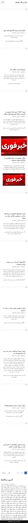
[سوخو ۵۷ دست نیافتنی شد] (14, 57)
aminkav (22, 32)
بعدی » (3, 472)
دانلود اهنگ (7, 487)
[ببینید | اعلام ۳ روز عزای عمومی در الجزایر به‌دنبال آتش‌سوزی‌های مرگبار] (14, 100)
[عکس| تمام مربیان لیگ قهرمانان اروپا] (14, 18)
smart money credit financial (13, 499)
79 (9, 472)
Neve (19, 521)
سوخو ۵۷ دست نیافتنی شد (17, 69)
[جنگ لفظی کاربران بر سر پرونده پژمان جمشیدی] (14, 250)
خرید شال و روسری (15, 487)
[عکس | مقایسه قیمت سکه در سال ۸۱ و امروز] (14, 296)
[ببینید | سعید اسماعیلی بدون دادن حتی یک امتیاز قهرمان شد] (14, 339)
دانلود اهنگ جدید (8, 486)
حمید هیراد (18, 489)
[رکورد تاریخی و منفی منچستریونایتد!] (14, 393)
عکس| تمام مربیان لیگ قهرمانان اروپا (14, 30)
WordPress (10, 521)
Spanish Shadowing (18, 517)
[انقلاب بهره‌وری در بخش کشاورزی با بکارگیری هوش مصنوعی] (14, 146)
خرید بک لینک (23, 486)
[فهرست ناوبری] (2, 2)
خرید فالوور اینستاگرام (9, 489)
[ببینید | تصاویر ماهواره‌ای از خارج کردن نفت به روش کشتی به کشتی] (14, 432)
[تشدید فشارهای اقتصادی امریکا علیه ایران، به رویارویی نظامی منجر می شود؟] (14, 201)
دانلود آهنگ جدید (8, 491)
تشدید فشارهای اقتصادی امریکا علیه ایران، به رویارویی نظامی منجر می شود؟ (14, 216)
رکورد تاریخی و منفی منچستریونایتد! (14, 405)
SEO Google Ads (18, 519)
